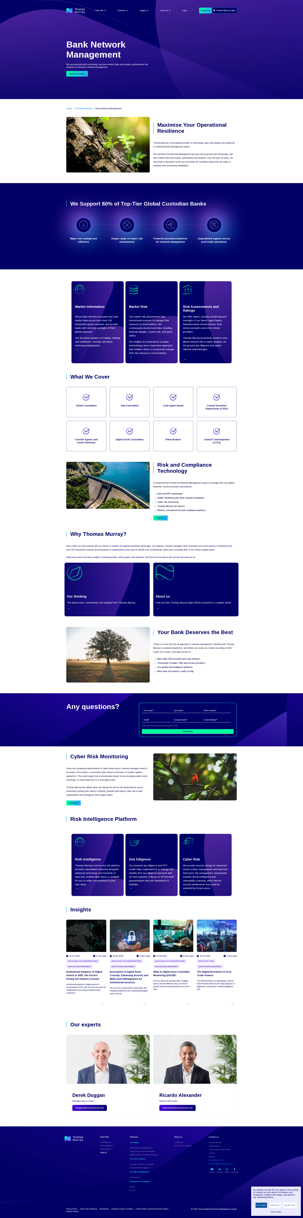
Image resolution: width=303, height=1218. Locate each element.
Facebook (234, 1172)
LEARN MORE (196, 609)
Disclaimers (104, 1209)
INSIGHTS (107, 609)
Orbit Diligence (105, 1142)
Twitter (226, 1172)
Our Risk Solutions (83, 108)
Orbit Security (105, 1149)
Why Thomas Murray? (183, 1146)
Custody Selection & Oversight (142, 1164)
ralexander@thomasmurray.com (177, 1108)
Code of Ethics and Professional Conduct (152, 1209)
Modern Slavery (72, 1211)
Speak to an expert (77, 74)
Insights (143, 10)
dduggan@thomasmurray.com (89, 1108)
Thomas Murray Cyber (225, 10)
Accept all (290, 1205)
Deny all (275, 1205)
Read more (76, 350)
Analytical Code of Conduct (122, 1209)
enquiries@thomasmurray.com (221, 1164)
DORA (132, 1187)
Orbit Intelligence (106, 1146)
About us (164, 10)
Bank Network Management (141, 1148)
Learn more (76, 889)
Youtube (212, 1172)
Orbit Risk (99, 10)
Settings (261, 1205)
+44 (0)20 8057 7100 (217, 1160)
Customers (178, 1142)
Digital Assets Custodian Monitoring (144, 1155)
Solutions (121, 10)
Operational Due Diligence (140, 1168)
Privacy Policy (71, 1209)
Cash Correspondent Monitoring (142, 1151)
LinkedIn (219, 1172)
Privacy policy (276, 1212)
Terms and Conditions (88, 1209)
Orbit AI (103, 1153)
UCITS (132, 1190)
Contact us (205, 10)
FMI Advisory (135, 1177)
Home (69, 108)
